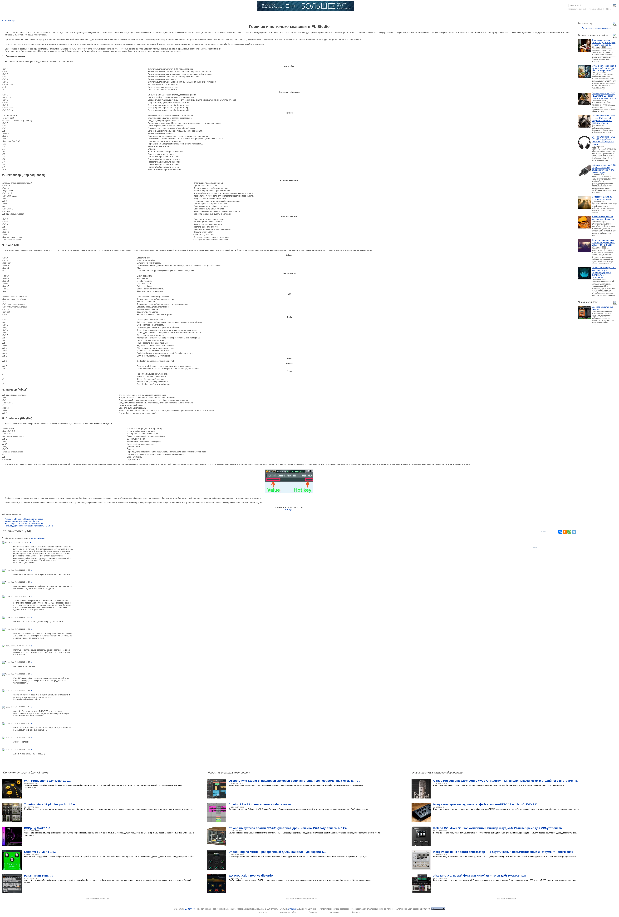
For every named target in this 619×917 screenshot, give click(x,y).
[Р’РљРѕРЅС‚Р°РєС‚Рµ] (560, 532)
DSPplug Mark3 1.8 (37, 828)
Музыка (67, 15)
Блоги (188, 15)
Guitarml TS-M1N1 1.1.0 (40, 851)
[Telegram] (574, 532)
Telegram (356, 912)
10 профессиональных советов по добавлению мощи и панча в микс (603, 242)
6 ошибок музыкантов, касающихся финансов (603, 217)
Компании (164, 15)
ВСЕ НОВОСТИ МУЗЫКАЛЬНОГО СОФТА (302, 899)
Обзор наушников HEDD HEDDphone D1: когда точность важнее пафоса (604, 95)
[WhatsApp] (569, 532)
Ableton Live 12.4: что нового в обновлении (260, 804)
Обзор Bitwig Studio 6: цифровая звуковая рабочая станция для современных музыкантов (294, 780)
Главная (22, 15)
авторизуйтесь (37, 538)
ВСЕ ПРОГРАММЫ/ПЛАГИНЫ (97, 899)
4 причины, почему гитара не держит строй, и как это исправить (603, 42)
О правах (292, 909)
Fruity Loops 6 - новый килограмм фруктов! (24, 523)
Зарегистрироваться (602, 15)
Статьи (90, 15)
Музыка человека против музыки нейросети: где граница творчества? (604, 68)
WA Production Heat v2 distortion (252, 875)
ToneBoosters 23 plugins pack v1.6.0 (49, 804)
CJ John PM (190, 909)
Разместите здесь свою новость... (597, 28)
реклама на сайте (288, 912)
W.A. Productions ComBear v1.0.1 (47, 780)
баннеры (313, 912)
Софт (44, 15)
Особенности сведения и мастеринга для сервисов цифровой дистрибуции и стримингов (604, 272)
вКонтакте (334, 912)
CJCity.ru (289, 510)
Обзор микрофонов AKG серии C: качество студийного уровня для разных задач (604, 168)
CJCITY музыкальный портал (21, 6)
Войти (586, 15)
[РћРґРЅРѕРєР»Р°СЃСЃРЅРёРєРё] (565, 532)
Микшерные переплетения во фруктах (22, 521)
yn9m (13, 542)
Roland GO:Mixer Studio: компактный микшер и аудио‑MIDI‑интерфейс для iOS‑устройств (497, 828)
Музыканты (114, 15)
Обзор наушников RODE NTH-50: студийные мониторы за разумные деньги (603, 140)
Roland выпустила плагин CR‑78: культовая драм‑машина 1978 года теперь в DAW (288, 828)
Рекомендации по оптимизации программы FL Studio (29, 526)
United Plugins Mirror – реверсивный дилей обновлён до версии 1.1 (277, 851)
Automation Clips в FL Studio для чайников (24, 519)
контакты (263, 912)
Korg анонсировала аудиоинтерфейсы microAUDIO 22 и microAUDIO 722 (485, 804)
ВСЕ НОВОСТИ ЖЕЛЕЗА (506, 899)
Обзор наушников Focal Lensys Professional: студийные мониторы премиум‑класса (603, 119)
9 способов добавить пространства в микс (602, 198)
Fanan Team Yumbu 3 (39, 875)
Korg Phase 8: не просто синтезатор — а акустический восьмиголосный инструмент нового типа (503, 851)
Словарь (140, 15)
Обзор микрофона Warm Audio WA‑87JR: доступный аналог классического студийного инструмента (505, 780)
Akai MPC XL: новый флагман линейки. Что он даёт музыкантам (479, 875)
